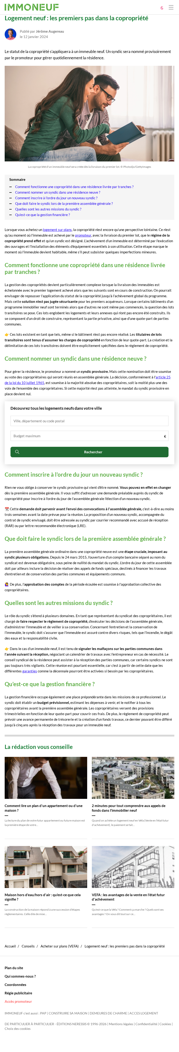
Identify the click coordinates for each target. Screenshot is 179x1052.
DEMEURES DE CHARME (108, 1013)
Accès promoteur (18, 1001)
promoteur (83, 235)
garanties (29, 671)
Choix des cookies (18, 1029)
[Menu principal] (171, 7)
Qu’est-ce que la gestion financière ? (42, 215)
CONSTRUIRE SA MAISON (68, 1013)
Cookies (165, 1024)
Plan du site (14, 968)
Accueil (10, 946)
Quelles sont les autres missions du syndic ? (48, 209)
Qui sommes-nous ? (20, 976)
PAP (43, 1013)
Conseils (28, 946)
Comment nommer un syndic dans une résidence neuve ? (57, 192)
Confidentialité (146, 1024)
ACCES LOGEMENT (143, 1013)
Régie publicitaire (18, 993)
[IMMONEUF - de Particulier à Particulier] (32, 7)
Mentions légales (121, 1024)
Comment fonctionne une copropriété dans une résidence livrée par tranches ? (74, 187)
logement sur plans (57, 229)
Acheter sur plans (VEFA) (60, 946)
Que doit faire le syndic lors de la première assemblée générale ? (64, 203)
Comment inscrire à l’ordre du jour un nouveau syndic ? (56, 198)
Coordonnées (15, 984)
